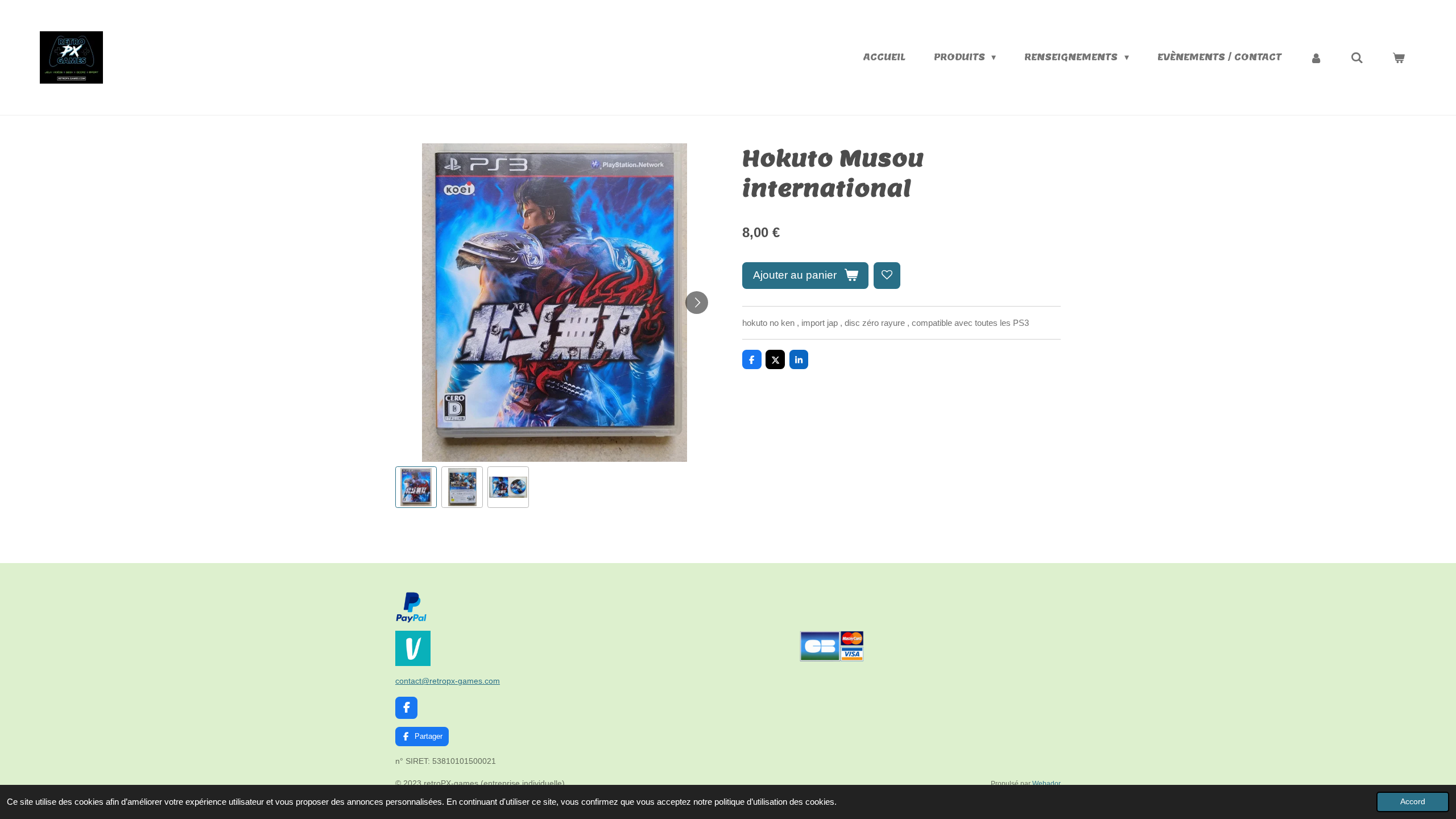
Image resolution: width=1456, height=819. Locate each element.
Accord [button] (1412, 801)
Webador (1046, 783)
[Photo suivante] (696, 302)
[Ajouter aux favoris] (887, 275)
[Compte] (1316, 57)
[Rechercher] (1357, 57)
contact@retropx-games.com (447, 680)
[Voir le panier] (1398, 57)
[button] (416, 487)
